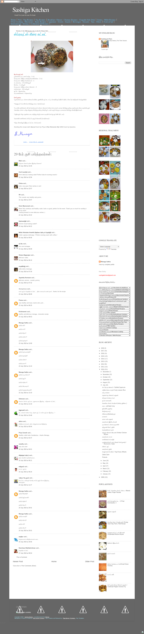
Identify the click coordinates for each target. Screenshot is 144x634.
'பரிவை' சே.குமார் (24, 478)
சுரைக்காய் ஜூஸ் (107, 449)
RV (20, 195)
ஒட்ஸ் (25, 142)
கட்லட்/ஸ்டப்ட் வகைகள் (36, 142)
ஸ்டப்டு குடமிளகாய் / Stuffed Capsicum (113, 387)
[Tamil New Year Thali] (104, 145)
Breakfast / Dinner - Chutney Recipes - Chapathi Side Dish (71, 20)
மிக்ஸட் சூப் (105, 446)
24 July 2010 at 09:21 (25, 460)
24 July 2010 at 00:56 (25, 426)
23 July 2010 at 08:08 (25, 294)
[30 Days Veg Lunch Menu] (115, 123)
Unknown (22, 399)
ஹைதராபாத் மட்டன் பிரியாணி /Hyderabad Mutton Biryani (116, 533)
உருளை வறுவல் (112, 511)
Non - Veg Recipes (25, 20)
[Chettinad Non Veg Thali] (104, 222)
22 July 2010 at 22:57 (25, 188)
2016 (102, 353)
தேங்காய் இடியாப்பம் (113, 543)
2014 (102, 359)
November (106, 374)
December (106, 371)
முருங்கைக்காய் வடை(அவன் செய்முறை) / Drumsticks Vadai (114, 443)
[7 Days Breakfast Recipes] (104, 109)
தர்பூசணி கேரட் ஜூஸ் (108, 427)
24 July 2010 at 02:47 (25, 438)
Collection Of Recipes (40, 24)
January (105, 474)
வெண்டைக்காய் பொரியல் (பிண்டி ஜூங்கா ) (114, 403)
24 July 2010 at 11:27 (25, 485)
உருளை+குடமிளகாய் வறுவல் (110, 395)
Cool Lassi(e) (23, 172)
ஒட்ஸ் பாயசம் (111, 553)
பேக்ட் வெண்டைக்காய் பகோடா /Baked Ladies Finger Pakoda (119, 491)
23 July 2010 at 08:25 (25, 305)
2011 (102, 367)
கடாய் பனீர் (111, 574)
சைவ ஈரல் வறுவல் (107, 419)
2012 (102, 364)
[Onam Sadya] (115, 200)
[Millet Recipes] (115, 98)
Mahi (20, 161)
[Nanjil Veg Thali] (115, 222)
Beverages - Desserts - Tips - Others (87, 22)
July (104, 385)
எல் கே (21, 244)
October (105, 377)
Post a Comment (22, 557)
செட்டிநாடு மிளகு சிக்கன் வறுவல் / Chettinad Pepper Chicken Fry (117, 585)
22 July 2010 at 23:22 (25, 215)
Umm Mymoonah (24, 206)
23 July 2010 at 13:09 (25, 343)
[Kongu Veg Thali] (104, 189)
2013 (102, 361)
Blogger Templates (69, 618)
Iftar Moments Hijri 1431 (55, 127)
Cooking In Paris (106, 39)
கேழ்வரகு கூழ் (106, 411)
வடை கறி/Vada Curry (108, 406)
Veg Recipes (40, 20)
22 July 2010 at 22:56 (25, 177)
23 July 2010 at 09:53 (25, 317)
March (105, 468)
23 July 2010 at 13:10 (25, 366)
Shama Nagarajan (25, 255)
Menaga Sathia (24, 323)
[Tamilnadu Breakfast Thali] (104, 156)
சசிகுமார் (21, 466)
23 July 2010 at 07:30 (25, 271)
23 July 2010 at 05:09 (25, 249)
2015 (102, 356)
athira (21, 421)
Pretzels (104, 457)
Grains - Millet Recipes (106, 20)
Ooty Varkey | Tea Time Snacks (118, 40)
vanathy (21, 444)
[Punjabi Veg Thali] (104, 200)
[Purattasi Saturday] (115, 211)
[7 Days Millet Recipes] (104, 123)
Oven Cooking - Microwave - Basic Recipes (28, 22)
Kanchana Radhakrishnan (27, 548)
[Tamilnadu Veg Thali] (115, 145)
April (104, 466)
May (104, 463)
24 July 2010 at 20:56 (25, 542)
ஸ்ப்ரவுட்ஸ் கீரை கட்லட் (30, 34)
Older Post (89, 561)
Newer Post (18, 561)
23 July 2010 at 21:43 (25, 404)
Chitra (21, 183)
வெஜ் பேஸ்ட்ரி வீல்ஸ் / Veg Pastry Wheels (114, 452)
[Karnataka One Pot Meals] (115, 174)
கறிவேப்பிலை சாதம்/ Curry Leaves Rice (114, 390)
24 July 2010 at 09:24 (25, 472)
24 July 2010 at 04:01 (25, 449)
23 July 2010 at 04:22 (25, 226)
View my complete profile (106, 264)
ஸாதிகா (21, 536)
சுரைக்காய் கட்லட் (107, 437)
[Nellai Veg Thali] (115, 189)
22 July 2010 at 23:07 (25, 200)
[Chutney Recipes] (104, 94)
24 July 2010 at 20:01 (25, 508)
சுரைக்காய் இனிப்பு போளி (109, 422)
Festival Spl (108, 22)
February (106, 471)
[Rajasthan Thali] (104, 174)
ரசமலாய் (104, 416)
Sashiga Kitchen (30, 9)
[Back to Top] (142, 632)
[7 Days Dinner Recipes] (115, 109)
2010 (102, 369)
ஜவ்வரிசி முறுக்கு (107, 408)
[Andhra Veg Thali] (115, 156)
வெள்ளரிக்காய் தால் (108, 430)
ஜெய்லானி (22, 410)
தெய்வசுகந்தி (23, 221)
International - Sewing (20, 24)
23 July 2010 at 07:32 (25, 283)
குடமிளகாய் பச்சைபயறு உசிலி (110, 424)
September (106, 379)
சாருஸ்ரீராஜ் (22, 266)
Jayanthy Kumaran (25, 277)
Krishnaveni (23, 311)
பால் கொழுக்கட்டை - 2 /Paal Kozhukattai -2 (116, 502)
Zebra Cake (105, 454)
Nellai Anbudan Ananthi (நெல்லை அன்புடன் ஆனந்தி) (35, 232)
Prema (21, 300)
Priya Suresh (23, 433)
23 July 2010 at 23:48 (25, 415)
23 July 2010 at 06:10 (25, 260)
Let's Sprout (31, 127)
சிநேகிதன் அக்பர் (24, 455)
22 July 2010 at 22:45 (25, 166)
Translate (113, 249)
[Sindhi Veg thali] (104, 211)
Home (13, 20)
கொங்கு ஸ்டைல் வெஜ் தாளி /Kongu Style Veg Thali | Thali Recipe (118, 523)
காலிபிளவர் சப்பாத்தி (108, 439)
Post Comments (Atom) (29, 566)
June (104, 460)
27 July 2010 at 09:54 (25, 553)
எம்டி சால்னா (106, 392)
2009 (102, 477)
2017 (102, 351)
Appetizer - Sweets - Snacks (59, 22)
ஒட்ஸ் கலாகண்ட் (107, 400)
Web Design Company (38, 618)
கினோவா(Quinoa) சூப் (109, 414)
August (105, 382)
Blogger (47, 617)
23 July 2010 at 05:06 (25, 237)
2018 (102, 348)
